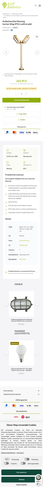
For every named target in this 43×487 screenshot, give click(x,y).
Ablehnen (21, 479)
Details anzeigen (21, 484)
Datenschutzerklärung (8, 453)
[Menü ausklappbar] (39, 5)
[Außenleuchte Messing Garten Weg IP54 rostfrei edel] (21, 52)
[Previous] (6, 304)
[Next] (37, 304)
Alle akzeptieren (21, 472)
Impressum (20, 453)
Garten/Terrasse (24, 240)
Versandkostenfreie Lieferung (25, 83)
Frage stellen (23, 114)
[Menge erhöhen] (26, 94)
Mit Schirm (22, 259)
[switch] (7, 459)
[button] (21, 391)
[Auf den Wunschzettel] (37, 36)
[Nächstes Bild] (37, 52)
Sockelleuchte (23, 245)
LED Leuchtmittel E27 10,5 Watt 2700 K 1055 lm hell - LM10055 (21, 369)
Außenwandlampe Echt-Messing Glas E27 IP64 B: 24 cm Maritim (21, 320)
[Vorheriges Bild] (6, 52)
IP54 (24, 168)
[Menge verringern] (17, 94)
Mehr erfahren (9, 75)
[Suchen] (35, 5)
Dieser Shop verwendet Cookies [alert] (21, 425)
